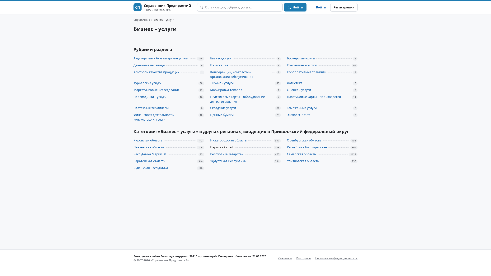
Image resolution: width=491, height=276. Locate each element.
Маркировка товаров (226, 90)
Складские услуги (223, 108)
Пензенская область (148, 147)
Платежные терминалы (151, 108)
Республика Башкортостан (307, 147)
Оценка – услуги (299, 90)
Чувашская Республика (150, 168)
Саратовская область (149, 161)
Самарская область (301, 154)
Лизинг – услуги (222, 83)
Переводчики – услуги (149, 97)
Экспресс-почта (299, 115)
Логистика (294, 83)
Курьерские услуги (147, 83)
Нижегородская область (228, 140)
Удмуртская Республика (228, 161)
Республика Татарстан (227, 154)
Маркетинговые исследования (156, 90)
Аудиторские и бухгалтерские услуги (160, 58)
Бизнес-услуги (220, 58)
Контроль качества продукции (156, 72)
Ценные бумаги (222, 115)
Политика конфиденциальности (336, 258)
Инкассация (219, 65)
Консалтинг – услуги (302, 65)
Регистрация (344, 7)
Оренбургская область (304, 140)
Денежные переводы (149, 65)
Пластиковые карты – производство (314, 97)
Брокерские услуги (301, 58)
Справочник (141, 19)
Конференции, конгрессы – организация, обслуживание (231, 74)
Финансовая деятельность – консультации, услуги (154, 117)
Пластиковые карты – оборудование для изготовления (237, 99)
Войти (321, 7)
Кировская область (147, 140)
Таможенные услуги (302, 108)
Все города (303, 258)
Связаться (285, 258)
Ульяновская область (303, 161)
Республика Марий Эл (149, 154)
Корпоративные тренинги (306, 72)
